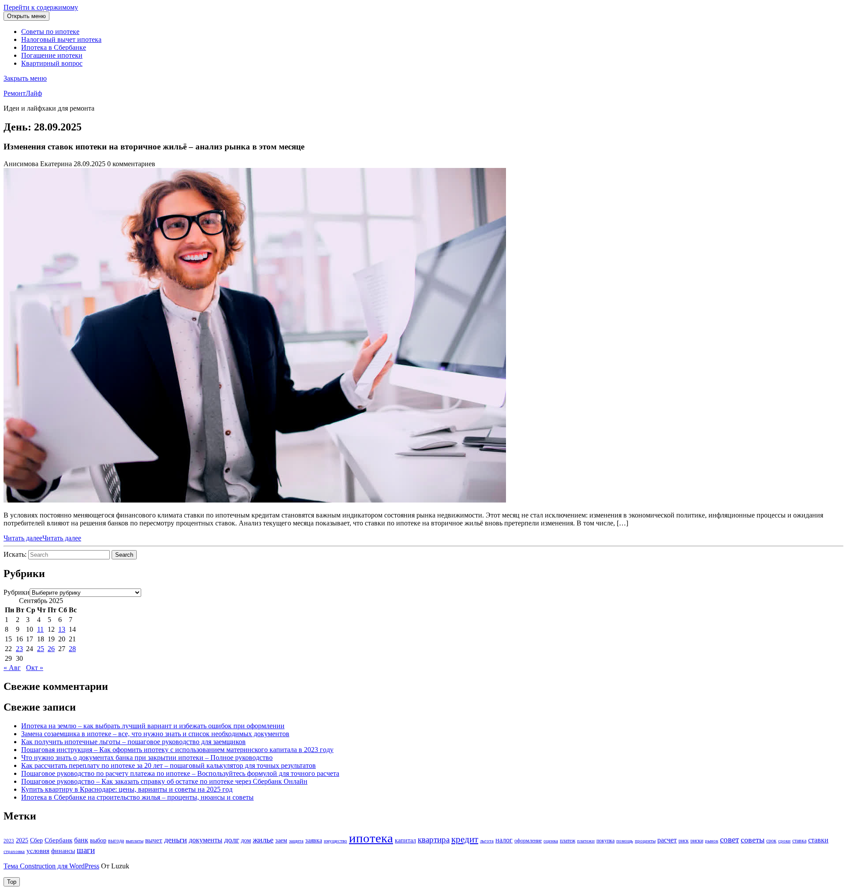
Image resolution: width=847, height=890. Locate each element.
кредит (464, 839)
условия (37, 850)
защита (296, 840)
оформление (528, 841)
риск (683, 841)
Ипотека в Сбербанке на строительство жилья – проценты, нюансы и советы (137, 797)
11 (40, 629)
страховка (14, 851)
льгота (487, 840)
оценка (550, 840)
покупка (605, 841)
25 (40, 648)
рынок (711, 840)
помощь (624, 840)
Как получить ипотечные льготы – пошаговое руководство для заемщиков (133, 741)
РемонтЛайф (23, 93)
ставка (799, 841)
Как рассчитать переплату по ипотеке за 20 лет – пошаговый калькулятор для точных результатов (168, 765)
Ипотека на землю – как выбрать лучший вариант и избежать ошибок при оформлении (153, 726)
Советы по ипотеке (50, 31)
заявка (313, 840)
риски (696, 841)
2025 (22, 840)
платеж (567, 841)
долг (231, 839)
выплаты (134, 840)
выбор (98, 840)
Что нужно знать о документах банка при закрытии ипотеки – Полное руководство (147, 757)
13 (61, 629)
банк (81, 840)
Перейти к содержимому (41, 7)
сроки (784, 840)
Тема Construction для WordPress (51, 866)
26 (51, 648)
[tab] (26, 16)
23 (19, 648)
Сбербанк (58, 840)
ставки (818, 840)
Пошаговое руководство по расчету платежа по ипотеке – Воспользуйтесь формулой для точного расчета (180, 773)
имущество (335, 840)
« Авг (12, 667)
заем (281, 840)
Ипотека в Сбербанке (53, 47)
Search (124, 554)
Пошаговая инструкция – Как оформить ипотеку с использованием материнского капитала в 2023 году (177, 749)
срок (771, 841)
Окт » (34, 667)
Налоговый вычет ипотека (61, 39)
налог (504, 840)
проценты (645, 840)
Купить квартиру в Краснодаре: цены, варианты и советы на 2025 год (126, 789)
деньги (175, 839)
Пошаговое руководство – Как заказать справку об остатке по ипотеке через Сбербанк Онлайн (164, 781)
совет (729, 839)
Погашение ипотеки (51, 55)
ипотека (371, 838)
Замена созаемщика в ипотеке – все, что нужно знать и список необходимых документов (155, 733)
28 (72, 648)
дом (246, 840)
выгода (116, 841)
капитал (405, 840)
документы (205, 840)
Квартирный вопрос (51, 63)
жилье (263, 839)
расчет (667, 840)
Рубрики (17, 592)
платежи (586, 840)
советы (753, 839)
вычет (153, 840)
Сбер (36, 840)
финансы (63, 851)
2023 (9, 840)
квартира (434, 839)
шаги (86, 850)
